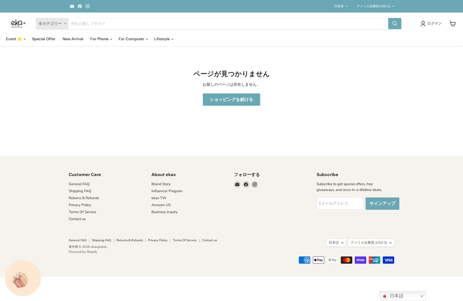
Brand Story (161, 184)
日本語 (339, 6)
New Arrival (73, 38)
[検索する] (394, 23)
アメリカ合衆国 (373, 6)
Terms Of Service (82, 211)
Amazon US (161, 205)
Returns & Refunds (84, 198)
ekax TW (158, 198)
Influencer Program (167, 191)
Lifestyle (162, 38)
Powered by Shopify (83, 252)
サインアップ (382, 203)
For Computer (132, 38)
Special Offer (43, 38)
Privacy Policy (80, 205)
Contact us (77, 218)
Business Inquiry (164, 211)
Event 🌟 (14, 38)
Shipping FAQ (80, 191)
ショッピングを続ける (231, 99)
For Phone (99, 38)
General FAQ (79, 184)
